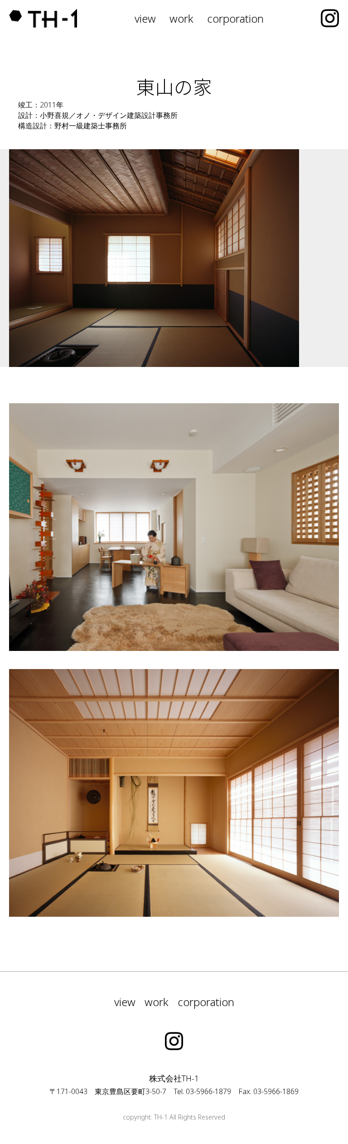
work (181, 18)
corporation (235, 18)
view (145, 18)
